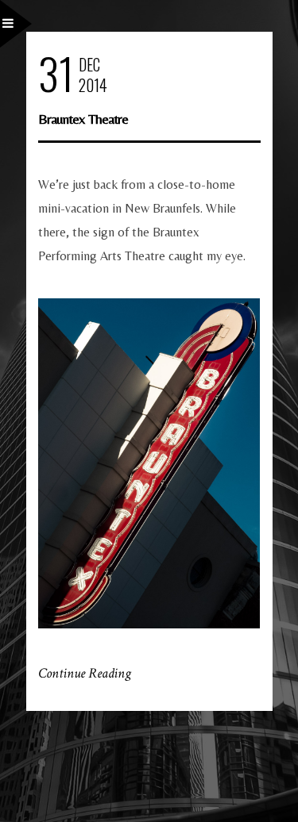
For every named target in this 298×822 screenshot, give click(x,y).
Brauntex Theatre (83, 118)
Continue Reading (84, 673)
